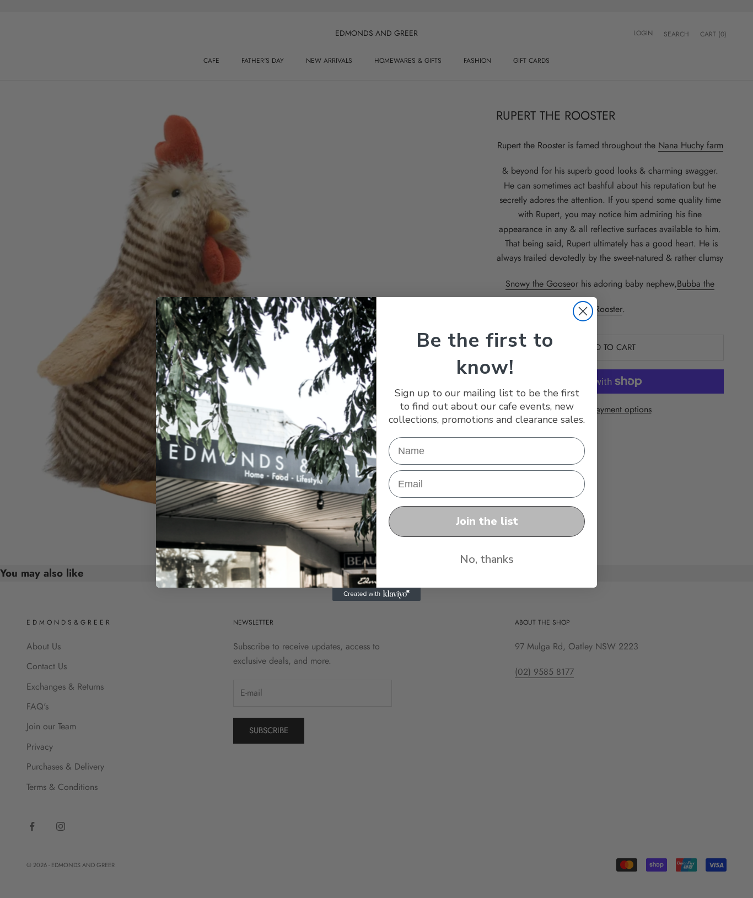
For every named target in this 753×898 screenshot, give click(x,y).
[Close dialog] (583, 311)
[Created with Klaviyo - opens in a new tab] (376, 594)
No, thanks (487, 559)
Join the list (487, 521)
